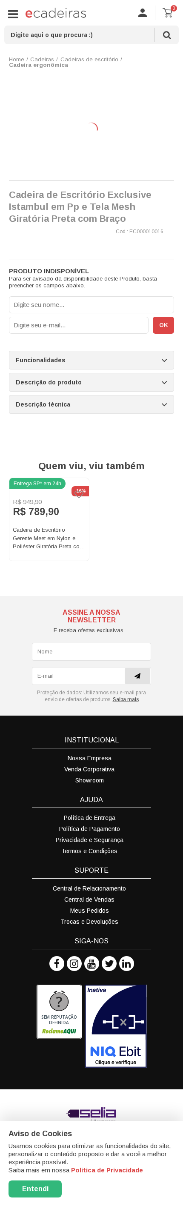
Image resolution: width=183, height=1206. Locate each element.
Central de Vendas (89, 899)
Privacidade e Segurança (89, 839)
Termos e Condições (89, 851)
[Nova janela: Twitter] (109, 963)
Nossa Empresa (90, 758)
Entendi (35, 1188)
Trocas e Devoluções (89, 921)
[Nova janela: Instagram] (74, 963)
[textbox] (91, 35)
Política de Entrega (89, 817)
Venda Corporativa (89, 769)
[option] (49, 519)
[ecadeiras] (56, 12)
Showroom (89, 780)
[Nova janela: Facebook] (56, 963)
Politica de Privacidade (107, 1170)
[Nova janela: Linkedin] (126, 963)
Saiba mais (126, 699)
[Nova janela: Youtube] (91, 963)
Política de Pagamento (89, 828)
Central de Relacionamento (89, 888)
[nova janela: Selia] (91, 1114)
